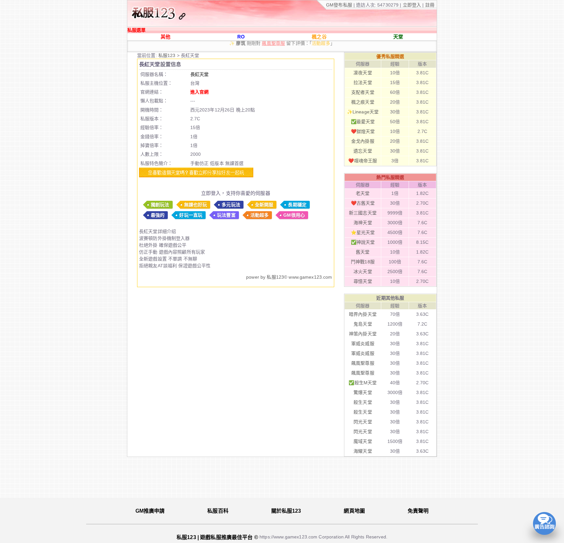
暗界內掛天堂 (363, 314)
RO (241, 36)
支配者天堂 (362, 92)
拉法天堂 (362, 82)
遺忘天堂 (362, 151)
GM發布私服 (339, 4)
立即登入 (413, 4)
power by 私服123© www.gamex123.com (289, 277)
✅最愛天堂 (363, 121)
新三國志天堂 (363, 212)
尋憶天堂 (362, 281)
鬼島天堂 (362, 324)
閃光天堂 (362, 421)
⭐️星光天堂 (363, 232)
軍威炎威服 (362, 343)
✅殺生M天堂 (363, 382)
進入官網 (199, 92)
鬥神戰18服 (363, 261)
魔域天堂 (362, 441)
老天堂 (362, 193)
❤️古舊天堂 (363, 203)
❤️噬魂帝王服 (362, 160)
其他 (165, 36)
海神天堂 (362, 222)
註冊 (429, 4)
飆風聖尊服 (362, 363)
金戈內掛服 (362, 141)
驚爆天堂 (362, 392)
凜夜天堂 (362, 72)
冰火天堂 (362, 271)
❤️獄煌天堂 (363, 131)
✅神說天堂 (363, 242)
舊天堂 (362, 252)
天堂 (398, 36)
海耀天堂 (362, 451)
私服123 (167, 55)
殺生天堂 (362, 402)
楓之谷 (319, 36)
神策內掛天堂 (363, 333)
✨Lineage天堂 (363, 111)
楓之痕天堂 (362, 102)
